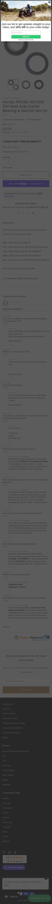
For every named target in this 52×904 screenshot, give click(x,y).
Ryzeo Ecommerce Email (14, 42)
